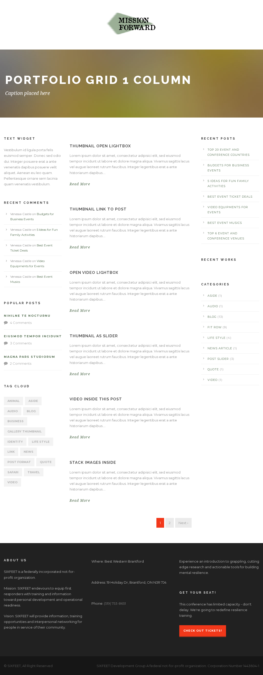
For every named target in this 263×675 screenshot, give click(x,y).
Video (12, 482)
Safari (12, 472)
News (28, 452)
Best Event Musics (225, 223)
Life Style (41, 441)
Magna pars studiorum (29, 357)
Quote (46, 462)
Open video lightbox (94, 272)
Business (15, 421)
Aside (33, 401)
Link (11, 452)
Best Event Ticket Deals (230, 196)
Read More (80, 184)
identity (15, 441)
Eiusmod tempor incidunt (33, 336)
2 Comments (20, 363)
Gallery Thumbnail (24, 431)
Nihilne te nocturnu (27, 315)
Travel (33, 472)
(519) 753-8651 (115, 603)
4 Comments (21, 323)
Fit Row (215, 327)
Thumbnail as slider (94, 336)
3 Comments (21, 343)
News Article (220, 348)
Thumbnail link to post (98, 209)
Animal (13, 401)
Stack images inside (93, 462)
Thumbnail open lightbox (100, 146)
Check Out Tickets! (202, 630)
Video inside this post (96, 399)
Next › (183, 523)
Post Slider (218, 359)
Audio (12, 411)
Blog (31, 411)
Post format (19, 462)
